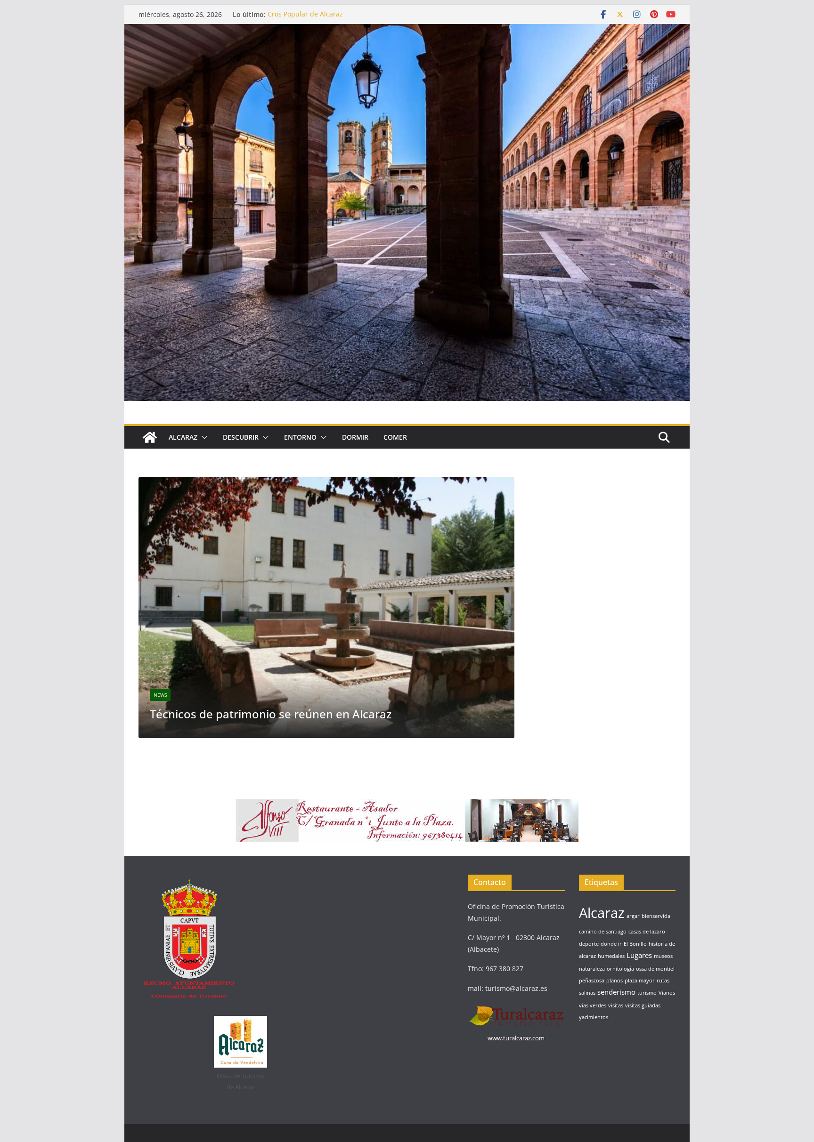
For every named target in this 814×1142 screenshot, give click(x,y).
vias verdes (592, 1005)
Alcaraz (489, 642)
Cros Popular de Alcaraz (305, 14)
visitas (615, 1005)
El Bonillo (635, 944)
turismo (647, 992)
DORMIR (355, 437)
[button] (202, 437)
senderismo (616, 992)
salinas (587, 992)
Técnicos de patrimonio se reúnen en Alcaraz (221, 714)
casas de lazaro (646, 931)
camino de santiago (603, 931)
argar (633, 916)
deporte (589, 944)
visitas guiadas (642, 1005)
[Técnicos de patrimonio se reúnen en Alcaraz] (277, 482)
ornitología (620, 968)
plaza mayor (640, 980)
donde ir (611, 944)
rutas (663, 980)
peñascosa (591, 980)
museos (663, 956)
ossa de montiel (655, 968)
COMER (395, 437)
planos (614, 980)
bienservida (656, 916)
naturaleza (592, 968)
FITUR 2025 (506, 661)
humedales (611, 956)
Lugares (639, 955)
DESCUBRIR (241, 437)
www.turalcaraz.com (516, 1038)
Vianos (667, 992)
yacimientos (593, 1017)
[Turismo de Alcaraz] (407, 30)
